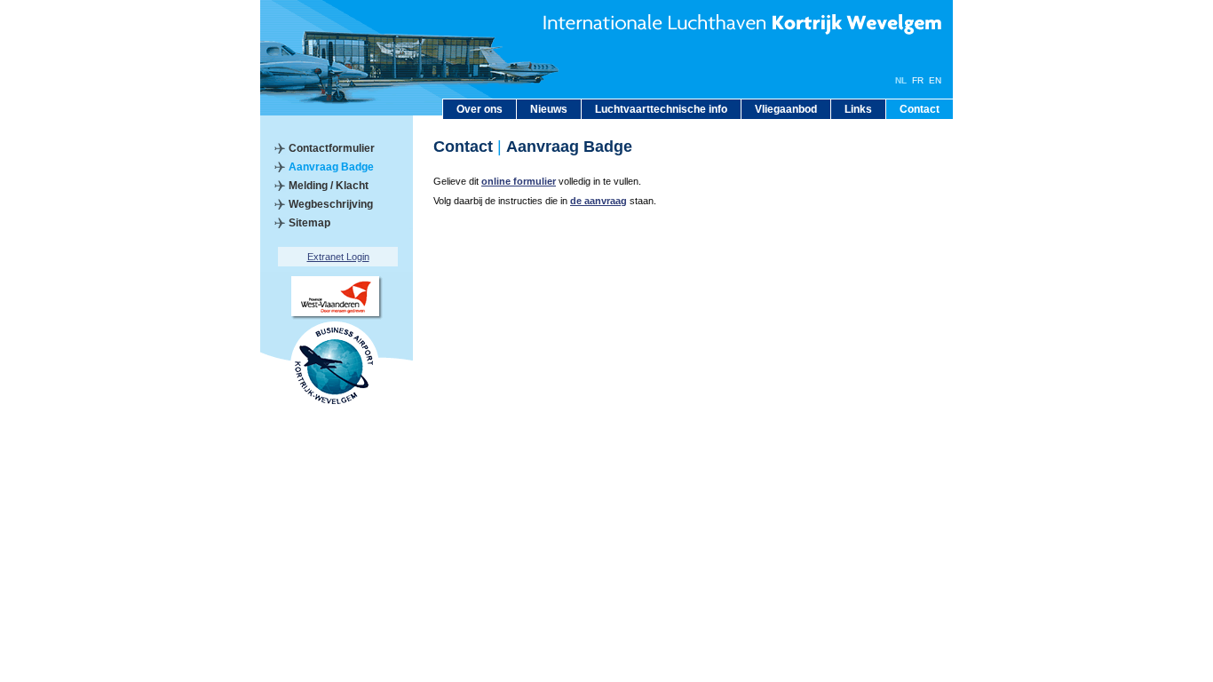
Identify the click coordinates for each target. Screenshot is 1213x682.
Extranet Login (338, 256)
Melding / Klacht (329, 185)
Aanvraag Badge (331, 167)
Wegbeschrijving (331, 204)
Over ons (479, 109)
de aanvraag (598, 200)
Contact (919, 109)
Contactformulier (332, 148)
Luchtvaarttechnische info (661, 109)
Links (858, 109)
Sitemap (309, 223)
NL (901, 80)
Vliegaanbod (786, 109)
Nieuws (548, 109)
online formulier (518, 181)
